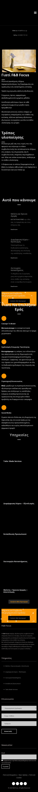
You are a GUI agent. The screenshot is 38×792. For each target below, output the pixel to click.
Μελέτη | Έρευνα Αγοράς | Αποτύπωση (17, 666)
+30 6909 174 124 (22, 35)
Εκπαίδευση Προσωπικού (13, 683)
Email (3, 753)
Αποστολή (8, 731)
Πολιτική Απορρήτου (10, 775)
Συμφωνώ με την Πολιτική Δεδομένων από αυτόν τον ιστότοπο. (18, 762)
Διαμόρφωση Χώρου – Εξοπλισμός (20, 240)
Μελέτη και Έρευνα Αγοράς (19, 215)
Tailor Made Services (11, 689)
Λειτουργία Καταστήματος (17, 269)
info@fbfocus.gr (22, 30)
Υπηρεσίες (19, 434)
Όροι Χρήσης (23, 775)
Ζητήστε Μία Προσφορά (19, 602)
